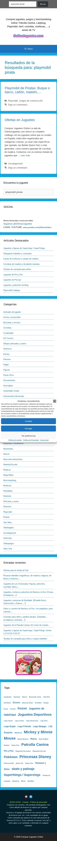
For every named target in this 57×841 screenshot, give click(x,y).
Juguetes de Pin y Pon (13, 274)
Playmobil (13, 100)
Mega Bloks (8, 475)
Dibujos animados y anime (14, 343)
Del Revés (7, 703)
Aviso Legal (44, 440)
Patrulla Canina (35, 744)
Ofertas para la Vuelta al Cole (15, 570)
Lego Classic (8, 721)
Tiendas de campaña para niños (17, 269)
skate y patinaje (23, 769)
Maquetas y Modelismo (13, 443)
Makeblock (18, 733)
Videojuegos (8, 543)
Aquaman (17, 697)
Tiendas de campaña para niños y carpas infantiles (25, 639)
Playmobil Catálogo (11, 290)
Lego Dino (44, 721)
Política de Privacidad (31, 440)
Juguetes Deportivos (35, 714)
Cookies (26, 802)
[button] (54, 401)
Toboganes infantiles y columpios (17, 253)
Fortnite (13, 709)
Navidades (8, 491)
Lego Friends (24, 726)
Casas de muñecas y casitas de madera (20, 259)
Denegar (28, 428)
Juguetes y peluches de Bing (15, 285)
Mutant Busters (23, 739)
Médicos (7, 470)
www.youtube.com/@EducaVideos (37, 227)
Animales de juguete (12, 312)
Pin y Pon (9, 751)
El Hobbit (38, 703)
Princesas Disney (35, 756)
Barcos (24, 697)
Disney (6, 354)
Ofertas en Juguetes (20, 120)
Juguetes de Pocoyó (12, 280)
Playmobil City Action (23, 751)
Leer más (25, 155)
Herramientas (9, 380)
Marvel (6, 454)
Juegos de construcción (31, 100)
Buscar (43, 4)
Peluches (7, 506)
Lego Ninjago (40, 726)
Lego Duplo (10, 726)
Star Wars (7, 522)
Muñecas (7, 485)
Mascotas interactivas (12, 459)
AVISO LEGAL (15, 802)
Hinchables (8, 385)
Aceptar (28, 421)
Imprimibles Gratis (11, 391)
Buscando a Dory (35, 697)
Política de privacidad (38, 802)
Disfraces (7, 349)
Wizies (23, 781)
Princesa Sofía (9, 763)
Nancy (33, 739)
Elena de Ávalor (27, 703)
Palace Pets (15, 745)
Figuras (6, 370)
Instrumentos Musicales (13, 396)
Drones (16, 702)
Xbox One (7, 548)
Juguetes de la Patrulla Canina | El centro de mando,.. (26, 625)
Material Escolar (10, 464)
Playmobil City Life (39, 751)
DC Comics (8, 338)
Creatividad (8, 333)
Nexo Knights (43, 739)
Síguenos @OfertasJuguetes (17, 224)
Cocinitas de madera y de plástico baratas (21, 264)
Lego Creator (19, 721)
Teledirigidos (8, 527)
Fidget (6, 364)
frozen (22, 708)
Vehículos (7, 538)
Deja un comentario (17, 104)
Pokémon (10, 757)
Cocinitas (7, 328)
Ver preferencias (28, 436)
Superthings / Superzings (22, 775)
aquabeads (8, 697)
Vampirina (15, 781)
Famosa (6, 359)
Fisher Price (8, 375)
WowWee (31, 781)
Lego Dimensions (32, 721)
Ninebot (6, 745)
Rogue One (29, 763)
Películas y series (11, 501)
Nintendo (7, 496)
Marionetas (8, 449)
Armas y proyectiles (12, 317)
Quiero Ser (19, 763)
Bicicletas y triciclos (11, 322)
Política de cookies (15, 440)
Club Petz (46, 697)
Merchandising (9, 480)
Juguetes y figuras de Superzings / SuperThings (24, 248)
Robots (6, 517)
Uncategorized (15, 163)
